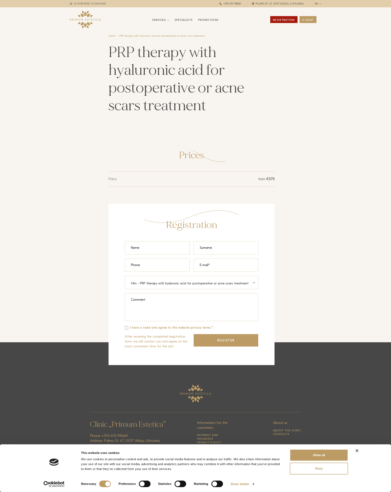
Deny (319, 468)
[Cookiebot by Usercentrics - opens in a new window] (54, 484)
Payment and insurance (207, 437)
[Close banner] (357, 450)
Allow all (319, 455)
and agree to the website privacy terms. (181, 327)
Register (226, 340)
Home (112, 35)
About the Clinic (287, 430)
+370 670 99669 (232, 3)
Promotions (208, 19)
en (316, 3)
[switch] (144, 484)
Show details (240, 484)
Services (159, 19)
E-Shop (308, 19)
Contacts (281, 434)
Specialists (184, 19)
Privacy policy (209, 442)
